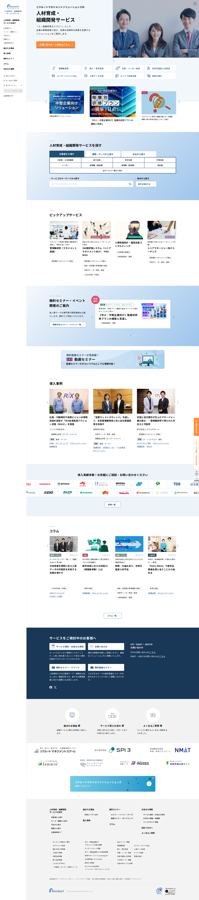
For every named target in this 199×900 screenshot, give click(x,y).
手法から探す (56, 824)
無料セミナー (8, 58)
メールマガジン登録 (150, 822)
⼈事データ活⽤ (97, 75)
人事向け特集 (57, 853)
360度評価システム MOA (93, 859)
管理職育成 (64, 68)
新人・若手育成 (122, 849)
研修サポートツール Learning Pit (96, 855)
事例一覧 (112, 504)
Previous (179, 101)
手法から (6, 35)
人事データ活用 (139, 849)
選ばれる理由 (8, 48)
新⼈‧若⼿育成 (97, 68)
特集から (6, 39)
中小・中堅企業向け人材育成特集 (96, 852)
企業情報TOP (8, 96)
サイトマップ (136, 879)
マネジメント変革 (59, 845)
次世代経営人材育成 (161, 68)
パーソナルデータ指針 (83, 879)
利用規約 (127, 879)
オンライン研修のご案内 (61, 842)
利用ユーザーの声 (91, 814)
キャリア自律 (138, 853)
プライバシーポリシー (67, 879)
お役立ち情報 (8, 69)
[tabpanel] (112, 29)
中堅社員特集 (57, 856)
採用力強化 (55, 434)
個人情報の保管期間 (98, 879)
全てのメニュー (11, 85)
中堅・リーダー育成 (131, 68)
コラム (6, 63)
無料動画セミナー (103, 667)
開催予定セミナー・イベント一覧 (67, 324)
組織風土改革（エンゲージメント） (152, 438)
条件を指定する (144, 184)
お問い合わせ (101, 646)
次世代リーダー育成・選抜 (149, 434)
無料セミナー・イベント (67, 667)
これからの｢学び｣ (59, 863)
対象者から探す (57, 817)
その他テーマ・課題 (124, 860)
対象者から (7, 28)
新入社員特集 (57, 860)
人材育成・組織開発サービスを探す (11, 21)
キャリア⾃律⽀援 (128, 75)
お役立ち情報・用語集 (151, 818)
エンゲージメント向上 (67, 75)
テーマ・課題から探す (59, 821)
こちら (153, 652)
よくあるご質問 (11, 80)
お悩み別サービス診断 (125, 863)
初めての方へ (10, 76)
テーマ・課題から (10, 32)
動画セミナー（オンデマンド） (122, 818)
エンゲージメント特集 (92, 848)
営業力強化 (157, 75)
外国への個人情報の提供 (115, 879)
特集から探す (56, 828)
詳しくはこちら (46, 51)
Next (46, 101)
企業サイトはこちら (98, 783)
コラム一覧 (112, 615)
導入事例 (7, 53)
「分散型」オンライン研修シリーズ (65, 867)
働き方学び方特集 (59, 849)
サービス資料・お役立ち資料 (70, 646)
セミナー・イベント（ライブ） (122, 814)
